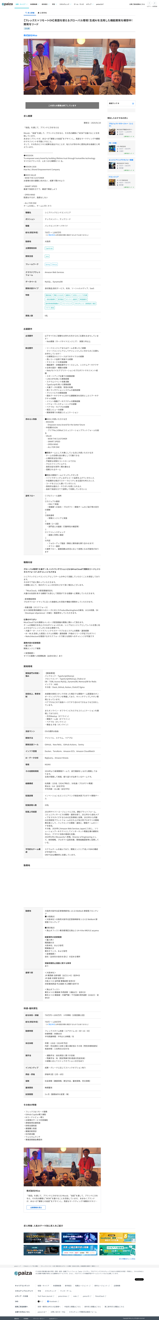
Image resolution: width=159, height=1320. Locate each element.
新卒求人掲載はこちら (93, 1306)
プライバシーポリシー (39, 1318)
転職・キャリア (43, 1285)
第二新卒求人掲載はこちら (114, 1306)
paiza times (62, 1296)
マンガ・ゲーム (65, 1291)
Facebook (53, 1301)
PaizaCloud (99, 1296)
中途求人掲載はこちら (72, 1306)
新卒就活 (68, 1285)
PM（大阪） (113, 143)
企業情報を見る (36, 1207)
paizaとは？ (100, 4)
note (75, 1296)
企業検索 (117, 1285)
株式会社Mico (30, 35)
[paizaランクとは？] (133, 103)
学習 (39, 1291)
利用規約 (26, 1318)
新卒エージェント (101, 1285)
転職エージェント (81, 1285)
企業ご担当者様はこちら (137, 4)
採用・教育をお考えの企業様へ (49, 1306)
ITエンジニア (114, 177)
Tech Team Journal (45, 1296)
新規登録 (154, 6)
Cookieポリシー (53, 1318)
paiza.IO (86, 1296)
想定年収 (51, 235)
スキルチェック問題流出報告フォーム (83, 1312)
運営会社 (16, 1318)
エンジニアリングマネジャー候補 (121, 160)
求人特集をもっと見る (127, 1259)
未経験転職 (57, 1285)
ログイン (149, 6)
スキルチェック (50, 1291)
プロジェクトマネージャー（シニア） (121, 124)
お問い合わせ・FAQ (58, 1312)
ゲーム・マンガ (79, 4)
